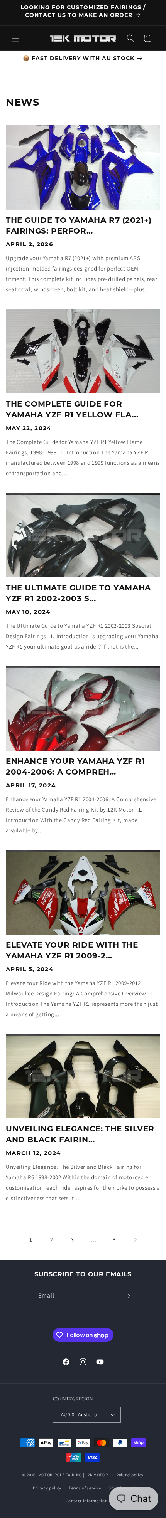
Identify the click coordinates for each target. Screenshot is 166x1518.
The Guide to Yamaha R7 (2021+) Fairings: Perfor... (79, 225)
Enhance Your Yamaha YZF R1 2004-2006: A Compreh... (75, 766)
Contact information (86, 1500)
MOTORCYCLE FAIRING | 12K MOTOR (73, 1475)
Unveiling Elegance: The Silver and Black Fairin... (80, 1134)
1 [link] (30, 1239)
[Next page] (135, 1239)
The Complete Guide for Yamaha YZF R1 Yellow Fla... (72, 409)
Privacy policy (47, 1488)
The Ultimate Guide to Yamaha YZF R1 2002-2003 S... (78, 593)
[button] (15, 38)
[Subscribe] (127, 1296)
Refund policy (130, 1475)
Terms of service (85, 1488)
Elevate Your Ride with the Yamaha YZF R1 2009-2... (72, 950)
